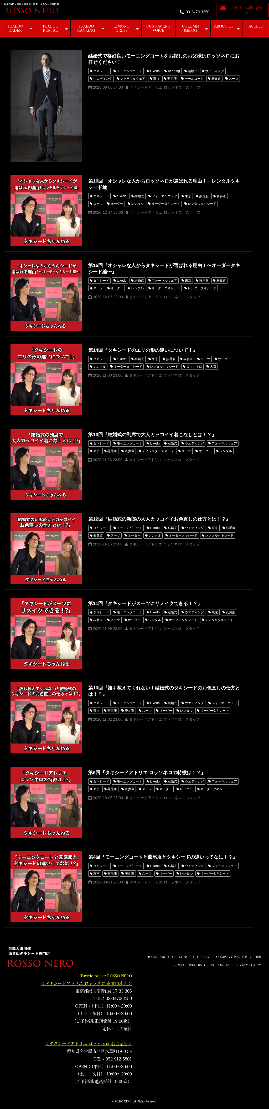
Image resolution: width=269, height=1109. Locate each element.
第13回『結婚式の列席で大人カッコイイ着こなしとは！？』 (152, 434)
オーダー (117, 204)
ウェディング (214, 71)
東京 (156, 79)
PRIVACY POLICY (248, 965)
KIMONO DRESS (121, 28)
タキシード (101, 71)
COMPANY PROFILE (231, 956)
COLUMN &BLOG (190, 28)
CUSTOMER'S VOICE (158, 28)
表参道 (216, 79)
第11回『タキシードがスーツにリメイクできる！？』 (145, 603)
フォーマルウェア (132, 79)
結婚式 (192, 71)
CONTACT (224, 965)
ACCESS (256, 26)
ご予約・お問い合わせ (246, 10)
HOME (152, 956)
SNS (211, 965)
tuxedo (155, 71)
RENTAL (179, 965)
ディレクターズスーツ (158, 451)
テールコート (194, 79)
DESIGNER (205, 956)
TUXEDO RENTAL (50, 28)
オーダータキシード (166, 204)
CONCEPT (186, 956)
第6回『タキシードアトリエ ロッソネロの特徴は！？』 (147, 772)
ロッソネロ (194, 366)
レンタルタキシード (202, 204)
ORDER (255, 956)
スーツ (233, 79)
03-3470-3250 (197, 12)
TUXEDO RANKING (86, 28)
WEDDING (197, 965)
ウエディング (102, 79)
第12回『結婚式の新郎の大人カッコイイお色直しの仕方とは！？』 (159, 519)
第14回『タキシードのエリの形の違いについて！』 (143, 350)
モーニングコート (129, 71)
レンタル (137, 204)
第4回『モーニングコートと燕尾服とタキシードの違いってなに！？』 (162, 857)
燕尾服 (172, 79)
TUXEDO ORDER (15, 28)
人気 (213, 366)
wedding (174, 71)
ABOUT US (224, 26)
